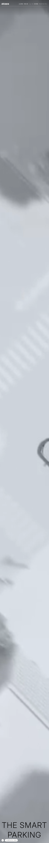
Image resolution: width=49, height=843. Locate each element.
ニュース (31, 3)
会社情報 (21, 3)
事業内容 (26, 3)
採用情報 (36, 3)
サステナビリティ (43, 3)
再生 (3, 840)
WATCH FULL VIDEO (12, 840)
